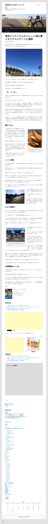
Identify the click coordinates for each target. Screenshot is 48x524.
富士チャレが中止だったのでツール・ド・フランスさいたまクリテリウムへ (23, 307)
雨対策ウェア (9, 449)
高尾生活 (6, 498)
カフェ (8, 452)
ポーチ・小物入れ (10, 448)
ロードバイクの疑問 (23, 28)
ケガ (6, 454)
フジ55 (6, 406)
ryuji (25, 333)
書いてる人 (8, 31)
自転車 (6, 489)
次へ (41, 336)
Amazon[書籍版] (19, 294)
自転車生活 (7, 490)
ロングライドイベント (11, 437)
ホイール (8, 476)
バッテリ (8, 472)
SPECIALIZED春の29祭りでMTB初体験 (16, 310)
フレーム (8, 473)
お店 (6, 450)
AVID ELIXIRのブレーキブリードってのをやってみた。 (15, 413)
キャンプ (6, 453)
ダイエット (31, 28)
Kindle (14, 294)
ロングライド (9, 494)
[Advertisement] (24, 321)
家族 (6, 485)
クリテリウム (18, 333)
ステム (8, 465)
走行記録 (6, 493)
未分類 (6, 488)
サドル (8, 462)
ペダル (8, 474)
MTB (6, 427)
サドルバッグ (9, 464)
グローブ (8, 442)
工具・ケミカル (8, 486)
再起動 (6, 412)
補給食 (6, 492)
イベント (6, 429)
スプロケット (9, 466)
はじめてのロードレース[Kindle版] (19, 289)
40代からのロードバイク (15, 5)
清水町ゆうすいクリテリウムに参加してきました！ (18, 305)
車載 (7, 497)
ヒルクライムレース (10, 433)
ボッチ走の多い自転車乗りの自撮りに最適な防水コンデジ (15, 416)
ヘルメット (9, 446)
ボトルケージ (9, 478)
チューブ (8, 470)
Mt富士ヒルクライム (9, 404)
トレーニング (7, 460)
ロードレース (11, 333)
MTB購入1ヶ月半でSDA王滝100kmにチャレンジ (15, 428)
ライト (8, 480)
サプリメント (7, 456)
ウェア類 (6, 438)
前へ (6, 336)
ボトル (8, 477)
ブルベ (8, 434)
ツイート (6, 400)
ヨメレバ (18, 291)
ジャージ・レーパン (10, 444)
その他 (8, 468)
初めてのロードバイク (14, 28)
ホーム (7, 28)
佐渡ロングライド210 (9, 403)
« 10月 (12, 511)
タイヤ (8, 469)
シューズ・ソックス (10, 445)
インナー (8, 440)
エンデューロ (9, 430)
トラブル (6, 458)
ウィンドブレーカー (10, 441)
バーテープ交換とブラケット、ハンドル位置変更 (14, 415)
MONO (6, 424)
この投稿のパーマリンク (30, 333)
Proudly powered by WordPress (24, 516)
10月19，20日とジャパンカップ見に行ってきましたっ (19, 308)
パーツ (36, 28)
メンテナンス (7, 481)
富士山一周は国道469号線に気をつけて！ (12, 417)
